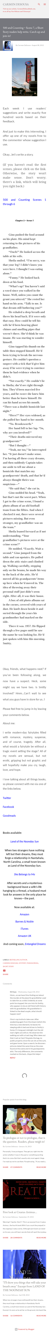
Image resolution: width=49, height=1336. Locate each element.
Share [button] (5, 974)
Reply (12, 1058)
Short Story (8, 966)
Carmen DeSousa (16, 4)
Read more (41, 1167)
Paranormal (33, 963)
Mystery (22, 963)
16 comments (16, 1316)
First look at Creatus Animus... (20, 1212)
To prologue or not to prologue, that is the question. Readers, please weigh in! (24, 1139)
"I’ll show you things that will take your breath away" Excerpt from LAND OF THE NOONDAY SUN (24, 1286)
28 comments (16, 1238)
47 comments (16, 1167)
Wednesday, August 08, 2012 (28, 992)
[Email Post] (4, 971)
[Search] (39, 4)
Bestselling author (18, 960)
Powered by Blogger (26, 1329)
